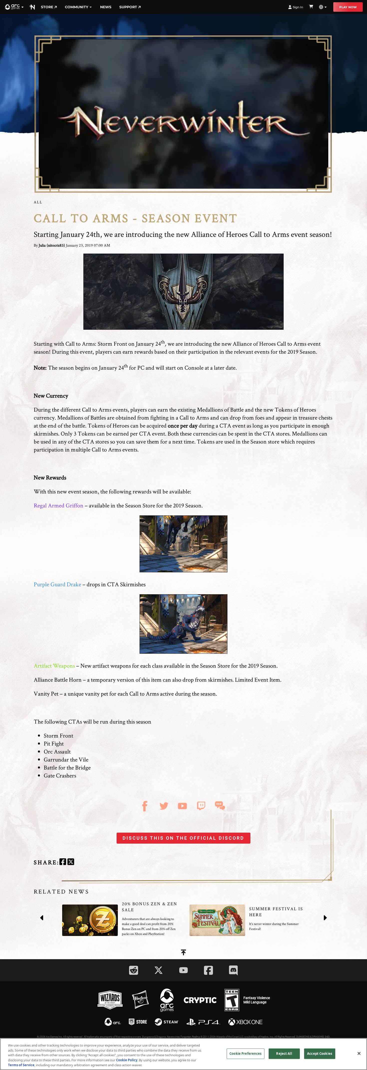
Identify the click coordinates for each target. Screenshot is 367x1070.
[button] (14, 7)
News (105, 7)
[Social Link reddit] (133, 970)
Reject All (284, 1053)
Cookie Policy (126, 1060)
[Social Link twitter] (158, 970)
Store (47, 7)
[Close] (359, 1053)
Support (128, 7)
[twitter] (70, 862)
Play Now (348, 7)
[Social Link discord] (233, 970)
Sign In (298, 7)
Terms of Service (21, 1065)
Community (76, 7)
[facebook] (62, 862)
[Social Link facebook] (208, 970)
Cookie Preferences (245, 1053)
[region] (183, 1054)
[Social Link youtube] (183, 970)
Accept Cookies (319, 1053)
